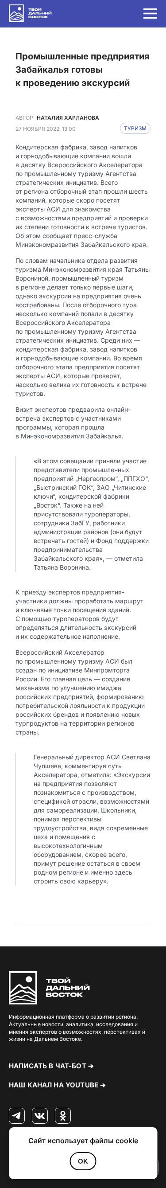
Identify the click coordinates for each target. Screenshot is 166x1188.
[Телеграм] (17, 1116)
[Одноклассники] (63, 1116)
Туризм (135, 128)
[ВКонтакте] (40, 1116)
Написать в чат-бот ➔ (51, 1066)
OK (83, 1161)
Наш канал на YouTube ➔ (57, 1085)
